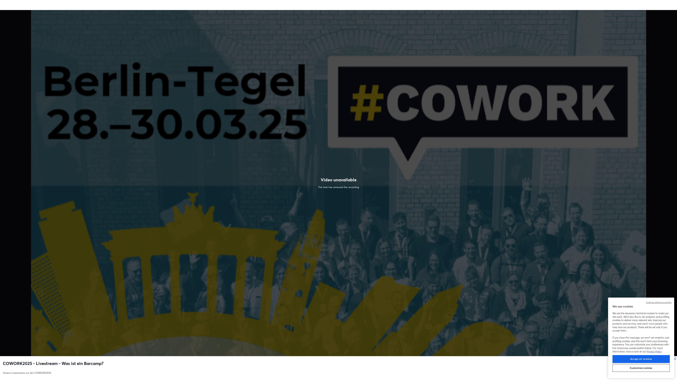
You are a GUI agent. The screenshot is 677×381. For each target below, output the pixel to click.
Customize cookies (641, 368)
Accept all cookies (641, 359)
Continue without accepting (659, 302)
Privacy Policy (654, 351)
